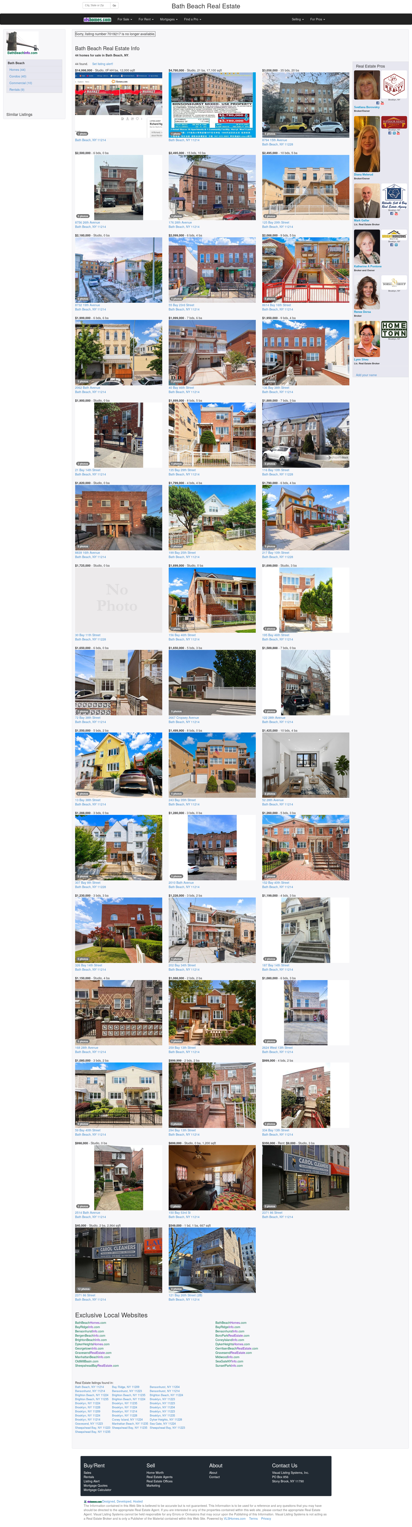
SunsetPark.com (229, 1365)
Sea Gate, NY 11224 (163, 1423)
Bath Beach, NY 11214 (89, 1387)
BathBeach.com (90, 1322)
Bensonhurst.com (89, 1331)
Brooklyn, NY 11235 (124, 1403)
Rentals (89, 1477)
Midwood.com (227, 1357)
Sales (87, 1472)
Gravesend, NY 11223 (89, 1423)
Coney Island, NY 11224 (127, 1419)
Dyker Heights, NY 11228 (166, 1419)
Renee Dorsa (362, 311)
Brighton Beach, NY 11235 (128, 1395)
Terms (253, 1518)
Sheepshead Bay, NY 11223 (92, 1428)
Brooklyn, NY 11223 (162, 1399)
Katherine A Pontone (368, 266)
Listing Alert (92, 1481)
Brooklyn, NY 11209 (87, 1411)
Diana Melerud (363, 174)
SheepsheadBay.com (97, 1365)
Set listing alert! (102, 64)
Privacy (266, 1518)
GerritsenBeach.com (236, 1348)
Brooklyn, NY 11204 (162, 1407)
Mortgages (168, 19)
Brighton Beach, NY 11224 (91, 1395)
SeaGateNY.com (229, 1361)
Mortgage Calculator (97, 1490)
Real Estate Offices (160, 1481)
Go (114, 5)
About (213, 1472)
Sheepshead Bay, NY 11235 (129, 1428)
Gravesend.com (93, 1352)
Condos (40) (17, 76)
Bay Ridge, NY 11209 (125, 1387)
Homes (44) (17, 69)
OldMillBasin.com (86, 1361)
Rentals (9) (16, 89)
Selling (297, 19)
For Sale (124, 19)
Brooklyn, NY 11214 (124, 1411)
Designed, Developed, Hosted (122, 1501)
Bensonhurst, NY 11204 (165, 1387)
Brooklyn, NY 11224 (87, 1403)
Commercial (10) (20, 83)
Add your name (366, 375)
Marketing (153, 1485)
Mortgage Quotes (96, 1485)
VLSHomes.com (235, 1518)
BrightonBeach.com (91, 1340)
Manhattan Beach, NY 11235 (130, 1423)
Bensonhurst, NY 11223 (127, 1391)
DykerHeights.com (92, 1344)
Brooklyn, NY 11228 (87, 1407)
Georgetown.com (89, 1348)
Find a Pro (191, 19)
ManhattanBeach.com (92, 1357)
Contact (214, 1477)
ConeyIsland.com (229, 1340)
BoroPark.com (232, 1335)
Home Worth (155, 1472)
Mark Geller (361, 220)
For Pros (316, 19)
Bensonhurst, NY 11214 (90, 1391)
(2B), (185, 1297)
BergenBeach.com (90, 1335)
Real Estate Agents (160, 1477)
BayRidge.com (87, 1327)
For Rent (145, 19)
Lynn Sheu (361, 359)
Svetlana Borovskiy (367, 107)
